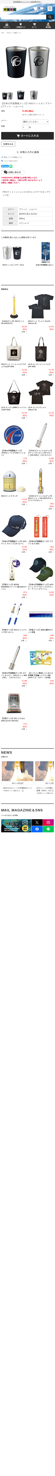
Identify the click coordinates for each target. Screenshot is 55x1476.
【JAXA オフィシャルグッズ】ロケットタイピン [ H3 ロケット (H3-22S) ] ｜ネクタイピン (40, 453)
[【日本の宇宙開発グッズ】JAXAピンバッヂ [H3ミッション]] (14, 435)
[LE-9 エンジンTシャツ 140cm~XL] (41, 392)
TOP (2, 33)
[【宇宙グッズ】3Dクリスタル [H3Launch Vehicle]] (14, 703)
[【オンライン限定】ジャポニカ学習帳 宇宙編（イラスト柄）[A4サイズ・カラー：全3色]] (41, 658)
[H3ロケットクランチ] (14, 481)
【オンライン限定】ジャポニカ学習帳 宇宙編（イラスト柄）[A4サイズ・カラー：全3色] (40, 675)
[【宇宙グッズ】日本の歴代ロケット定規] (41, 615)
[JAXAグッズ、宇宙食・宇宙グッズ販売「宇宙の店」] (10, 11)
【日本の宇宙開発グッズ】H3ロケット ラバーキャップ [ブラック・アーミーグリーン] (41, 587)
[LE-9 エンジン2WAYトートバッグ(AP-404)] (14, 392)
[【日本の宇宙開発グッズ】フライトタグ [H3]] (41, 526)
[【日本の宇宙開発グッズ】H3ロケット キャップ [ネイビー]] (14, 526)
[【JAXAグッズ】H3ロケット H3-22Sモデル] (14, 306)
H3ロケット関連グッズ (14, 33)
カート (41, 12)
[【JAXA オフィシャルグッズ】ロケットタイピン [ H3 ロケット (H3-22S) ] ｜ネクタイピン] (41, 435)
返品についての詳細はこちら (13, 157)
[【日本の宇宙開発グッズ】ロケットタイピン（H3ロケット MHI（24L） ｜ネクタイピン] (14, 658)
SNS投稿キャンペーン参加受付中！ (27, 2)
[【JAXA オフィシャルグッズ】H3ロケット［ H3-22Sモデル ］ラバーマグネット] (41, 481)
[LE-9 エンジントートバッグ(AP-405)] (41, 349)
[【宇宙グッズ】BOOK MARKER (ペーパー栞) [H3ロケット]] (14, 569)
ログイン (7, 27)
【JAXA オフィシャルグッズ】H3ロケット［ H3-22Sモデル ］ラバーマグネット (41, 498)
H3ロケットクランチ (9, 496)
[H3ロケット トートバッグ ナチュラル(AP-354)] (14, 349)
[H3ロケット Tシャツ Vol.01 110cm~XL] (41, 306)
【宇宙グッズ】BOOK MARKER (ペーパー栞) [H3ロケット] (14, 587)
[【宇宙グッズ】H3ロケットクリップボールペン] (14, 615)
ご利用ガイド (21, 27)
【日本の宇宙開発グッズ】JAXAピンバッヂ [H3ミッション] (13, 453)
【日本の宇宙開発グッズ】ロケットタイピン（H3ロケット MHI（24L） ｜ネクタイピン (14, 675)
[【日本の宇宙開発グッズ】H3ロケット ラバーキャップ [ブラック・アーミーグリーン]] (41, 569)
